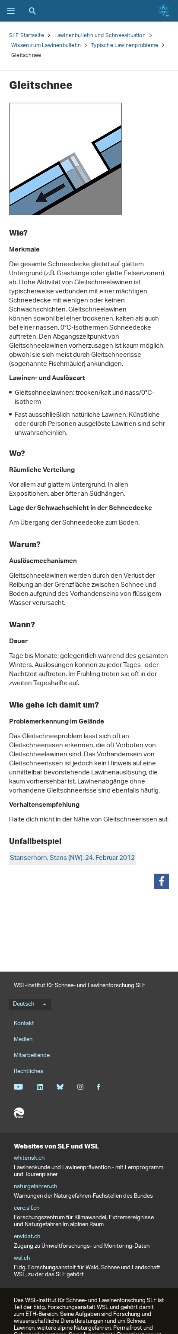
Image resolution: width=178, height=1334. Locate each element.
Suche (32, 11)
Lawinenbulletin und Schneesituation (100, 35)
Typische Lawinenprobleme (124, 45)
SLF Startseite (26, 35)
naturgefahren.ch (35, 1186)
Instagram (80, 1087)
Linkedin (39, 1087)
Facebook (98, 1087)
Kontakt (24, 1023)
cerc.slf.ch (26, 1208)
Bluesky (60, 1087)
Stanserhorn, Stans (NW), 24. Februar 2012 (72, 858)
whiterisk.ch (29, 1158)
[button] (161, 881)
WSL (19, 1113)
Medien (23, 1039)
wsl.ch (22, 1258)
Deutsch (23, 1004)
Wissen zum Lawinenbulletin (46, 45)
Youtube (18, 1087)
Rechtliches (28, 1071)
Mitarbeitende (32, 1055)
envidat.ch (27, 1236)
